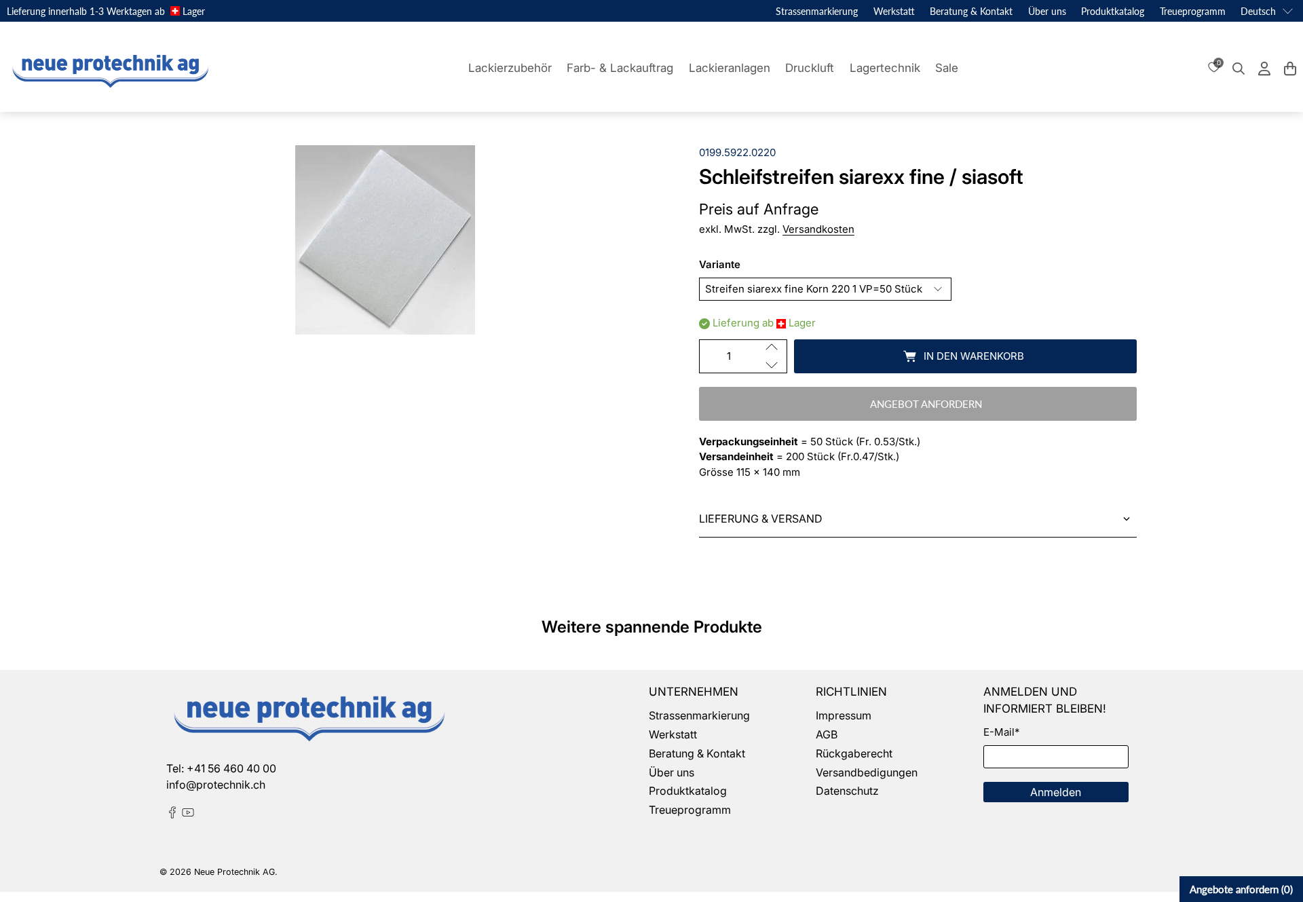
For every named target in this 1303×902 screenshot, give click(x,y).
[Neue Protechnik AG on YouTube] (188, 814)
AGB (826, 734)
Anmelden (1055, 792)
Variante (719, 264)
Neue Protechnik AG (234, 872)
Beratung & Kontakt (971, 11)
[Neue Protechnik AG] (108, 68)
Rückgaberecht (854, 753)
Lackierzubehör (510, 68)
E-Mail (1001, 732)
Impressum (843, 715)
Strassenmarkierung (817, 11)
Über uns (1047, 11)
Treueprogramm (1193, 11)
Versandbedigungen (867, 772)
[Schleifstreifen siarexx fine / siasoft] (385, 240)
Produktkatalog (1112, 11)
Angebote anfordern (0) (1241, 889)
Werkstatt (894, 11)
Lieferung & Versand (761, 518)
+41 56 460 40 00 (231, 768)
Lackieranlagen (729, 68)
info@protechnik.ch (215, 784)
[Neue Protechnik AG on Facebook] (172, 814)
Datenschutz (847, 790)
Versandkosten (818, 229)
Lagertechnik (885, 68)
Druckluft (809, 68)
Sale (946, 68)
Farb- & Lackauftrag (620, 68)
